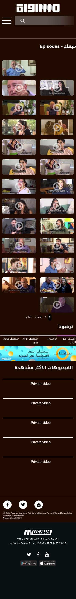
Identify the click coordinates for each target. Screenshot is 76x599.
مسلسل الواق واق (30, 340)
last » (29, 317)
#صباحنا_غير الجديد (69, 340)
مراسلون (52, 338)
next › (38, 317)
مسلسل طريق (11, 338)
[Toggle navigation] (7, 21)
